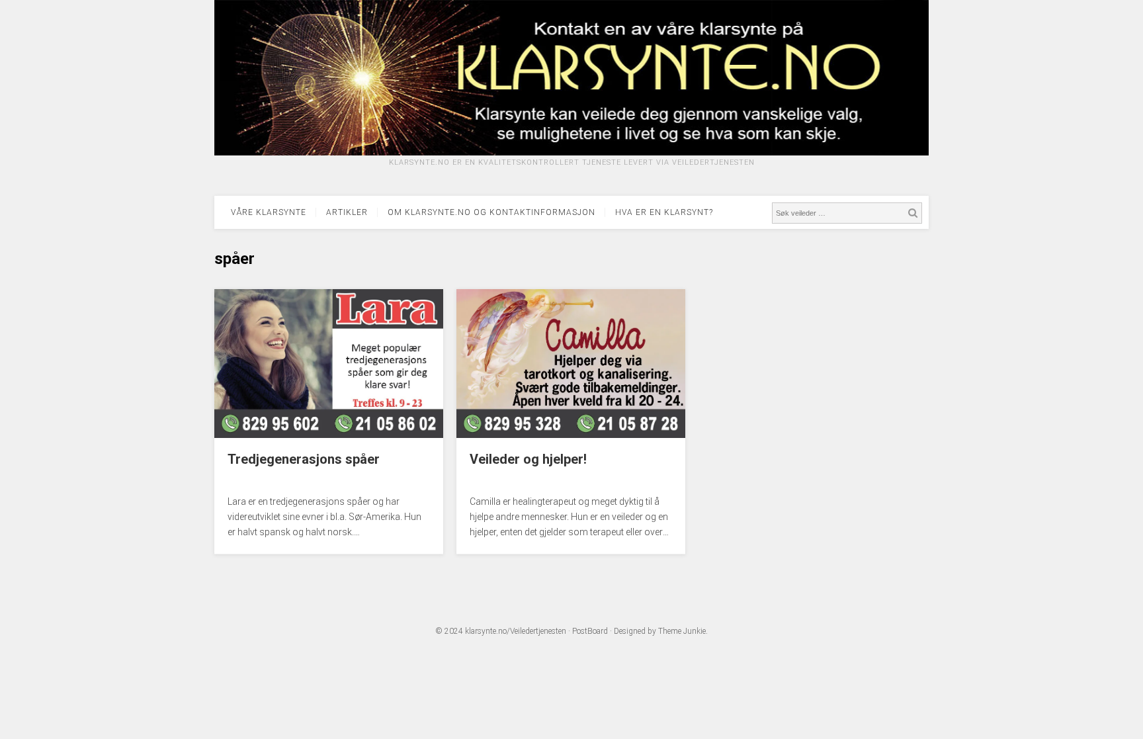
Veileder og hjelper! (528, 459)
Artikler (347, 212)
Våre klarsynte (268, 212)
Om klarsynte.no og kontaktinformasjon (491, 212)
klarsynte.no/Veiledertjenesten (515, 631)
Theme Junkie (682, 631)
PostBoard (590, 631)
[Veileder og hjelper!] (570, 434)
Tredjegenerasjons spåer (304, 459)
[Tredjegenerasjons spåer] (328, 434)
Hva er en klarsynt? (664, 212)
